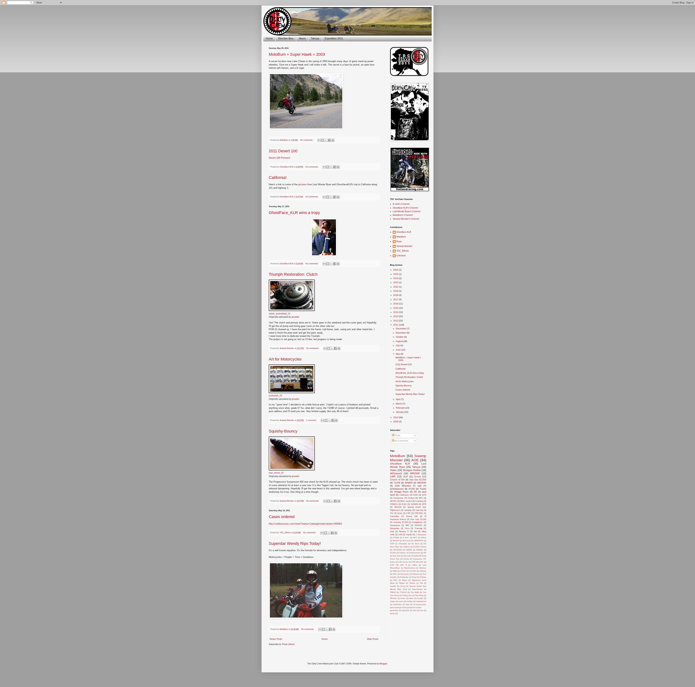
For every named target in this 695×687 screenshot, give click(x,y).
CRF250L (418, 513)
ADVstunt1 (396, 473)
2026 (396, 270)
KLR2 (404, 504)
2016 (396, 303)
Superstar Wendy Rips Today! (295, 543)
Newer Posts (276, 639)
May (398, 354)
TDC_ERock (402, 251)
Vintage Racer (401, 492)
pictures (302, 184)
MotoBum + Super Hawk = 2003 (297, 54)
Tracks (423, 489)
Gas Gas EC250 (418, 519)
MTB (424, 504)
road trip (419, 510)
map (407, 604)
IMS (407, 525)
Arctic (399, 513)
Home (269, 38)
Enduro (402, 553)
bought (420, 598)
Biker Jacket (405, 501)
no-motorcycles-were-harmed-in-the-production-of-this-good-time (408, 607)
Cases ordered (281, 516)
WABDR (409, 483)
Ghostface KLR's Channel (405, 208)
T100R (397, 483)
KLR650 (414, 504)
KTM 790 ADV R (398, 565)
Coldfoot (406, 547)
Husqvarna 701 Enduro (404, 498)
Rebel (404, 580)
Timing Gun (407, 595)
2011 (396, 325)
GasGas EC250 (400, 522)
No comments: (307, 140)
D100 (415, 495)
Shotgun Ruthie (412, 470)
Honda (406, 559)
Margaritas (394, 528)
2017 (396, 299)
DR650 (409, 550)
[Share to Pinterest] (333, 140)
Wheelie (393, 598)
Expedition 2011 (334, 38)
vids (420, 486)
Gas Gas (396, 556)
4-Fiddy (396, 537)
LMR (392, 476)
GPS (424, 495)
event (401, 601)
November (401, 333)
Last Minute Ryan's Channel (406, 211)
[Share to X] (326, 140)
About (302, 38)
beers (403, 598)
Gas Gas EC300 (417, 479)
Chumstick (403, 544)
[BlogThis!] (322, 140)
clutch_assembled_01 (279, 313)
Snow (402, 586)
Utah (392, 531)
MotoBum (401, 237)
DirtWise (419, 550)
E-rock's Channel (401, 204)
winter (392, 613)
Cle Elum (415, 544)
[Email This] (319, 140)
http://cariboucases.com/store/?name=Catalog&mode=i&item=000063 (305, 523)
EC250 (393, 553)
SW (421, 583)
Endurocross (414, 553)
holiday (410, 601)
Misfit (395, 571)
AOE (415, 460)
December (401, 328)
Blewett (396, 541)
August (399, 341)
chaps (392, 601)
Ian (406, 562)
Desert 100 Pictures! (279, 157)
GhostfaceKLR (417, 556)
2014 (396, 312)
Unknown (401, 255)
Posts (397, 435)
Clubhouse (404, 495)
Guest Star (394, 559)
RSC (395, 580)
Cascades (394, 516)
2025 (396, 274)
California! (278, 177)
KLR (405, 476)
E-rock (417, 476)
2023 (396, 282)
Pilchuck (415, 574)
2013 (396, 316)
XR (415, 492)
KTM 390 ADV (417, 562)
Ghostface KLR (403, 232)
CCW (392, 544)
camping (407, 510)
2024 (396, 278)
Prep (414, 577)
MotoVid (397, 507)
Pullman (423, 577)
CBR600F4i (418, 541)
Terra (407, 528)
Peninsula (404, 574)
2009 (396, 421)
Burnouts (406, 541)
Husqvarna (395, 525)
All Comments (401, 441)
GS (425, 553)
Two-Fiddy (419, 595)
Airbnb (423, 537)
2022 (396, 287)
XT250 (411, 489)
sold (400, 534)
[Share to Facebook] (329, 140)
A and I (406, 537)
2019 (396, 291)
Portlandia (404, 577)
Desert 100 (412, 516)
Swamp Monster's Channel (406, 219)
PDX (395, 574)
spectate (405, 610)
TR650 (393, 592)
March (399, 403)
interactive (397, 604)
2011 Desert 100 (283, 151)
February (400, 408)
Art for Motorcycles (285, 359)
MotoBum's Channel (403, 215)
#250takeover (397, 489)
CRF (408, 513)
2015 (396, 308)
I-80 (400, 562)
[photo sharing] (292, 310)
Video (393, 470)
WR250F (415, 473)
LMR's (414, 565)
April (398, 399)
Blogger (383, 663)
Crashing (419, 501)
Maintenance (409, 568)
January (400, 412)
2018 (396, 295)
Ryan (399, 241)
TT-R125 (403, 592)
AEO (415, 537)
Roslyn (412, 583)
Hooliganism (417, 522)
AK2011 (393, 501)
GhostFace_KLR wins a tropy (294, 212)
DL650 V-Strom (419, 547)
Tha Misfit (415, 592)
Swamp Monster (404, 246)
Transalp (418, 528)
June (398, 350)
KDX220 (418, 525)
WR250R (421, 483)
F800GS (393, 504)
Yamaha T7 (404, 531)
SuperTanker (417, 589)
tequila (409, 534)
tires (414, 610)
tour (421, 610)
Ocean (403, 571)
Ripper (402, 583)
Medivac (422, 568)
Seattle (393, 586)
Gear (406, 556)
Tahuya (315, 38)
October (400, 337)
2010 (396, 417)
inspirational (421, 601)
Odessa (423, 571)
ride (415, 531)
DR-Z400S (397, 550)
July (398, 345)
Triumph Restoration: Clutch (293, 274)
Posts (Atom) (288, 644)
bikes (411, 598)
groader (295, 317)
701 (391, 513)
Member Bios (285, 38)
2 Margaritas (421, 535)
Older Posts (372, 639)
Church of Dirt (397, 479)
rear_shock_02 (276, 473)
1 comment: (311, 420)
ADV (421, 498)
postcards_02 (275, 395)
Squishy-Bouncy (283, 431)
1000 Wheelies (403, 486)
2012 (396, 320)
